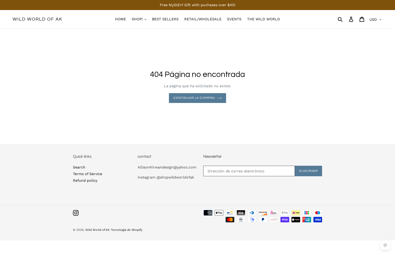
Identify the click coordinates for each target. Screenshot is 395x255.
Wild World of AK (37, 19)
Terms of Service (87, 174)
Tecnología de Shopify (126, 229)
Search (79, 167)
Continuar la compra (194, 98)
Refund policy (85, 180)
